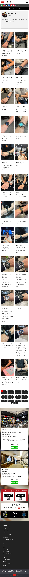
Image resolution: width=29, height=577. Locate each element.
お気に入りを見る (17, 5)
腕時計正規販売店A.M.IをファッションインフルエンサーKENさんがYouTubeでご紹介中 (14, 440)
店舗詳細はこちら (14, 444)
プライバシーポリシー (7, 563)
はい (15, 575)
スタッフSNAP (6, 551)
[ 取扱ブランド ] (6, 525)
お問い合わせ (5, 557)
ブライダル (5, 547)
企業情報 (4, 561)
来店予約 (4, 555)
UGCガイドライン (6, 565)
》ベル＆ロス (5, 530)
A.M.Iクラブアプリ (7, 559)
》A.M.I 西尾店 (6, 541)
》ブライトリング (6, 527)
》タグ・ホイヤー (6, 528)
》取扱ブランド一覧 (7, 534)
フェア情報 (5, 543)
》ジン (4, 532)
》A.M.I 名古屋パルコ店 (8, 539)
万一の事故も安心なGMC (8, 553)
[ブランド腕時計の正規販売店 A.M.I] (8, 2)
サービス (4, 545)
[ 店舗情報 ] (5, 537)
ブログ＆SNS (5, 549)
